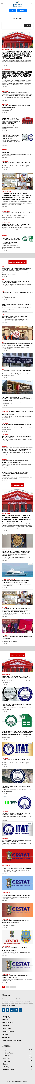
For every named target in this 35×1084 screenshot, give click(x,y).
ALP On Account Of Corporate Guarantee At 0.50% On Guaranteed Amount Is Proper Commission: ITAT (16, 474)
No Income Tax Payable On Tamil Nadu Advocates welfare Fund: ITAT (17, 437)
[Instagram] (7, 1010)
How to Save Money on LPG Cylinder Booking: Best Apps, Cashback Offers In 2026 (16, 225)
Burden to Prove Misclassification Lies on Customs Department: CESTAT (15, 976)
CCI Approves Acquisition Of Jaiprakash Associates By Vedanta (14, 316)
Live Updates (6, 191)
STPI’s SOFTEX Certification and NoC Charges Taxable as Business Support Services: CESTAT (16, 867)
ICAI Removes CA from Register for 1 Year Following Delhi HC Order (15, 282)
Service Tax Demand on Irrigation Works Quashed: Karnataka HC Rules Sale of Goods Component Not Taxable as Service (17, 55)
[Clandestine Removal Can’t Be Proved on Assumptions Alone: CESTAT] (17, 910)
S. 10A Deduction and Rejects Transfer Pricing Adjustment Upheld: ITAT (16, 841)
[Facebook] (3, 1010)
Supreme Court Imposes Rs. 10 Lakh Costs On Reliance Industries (16, 106)
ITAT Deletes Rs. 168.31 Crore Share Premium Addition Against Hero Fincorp (16, 163)
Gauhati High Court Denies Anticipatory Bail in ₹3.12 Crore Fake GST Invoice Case (17, 371)
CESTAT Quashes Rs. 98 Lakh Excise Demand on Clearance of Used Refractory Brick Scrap (16, 894)
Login (12, 10)
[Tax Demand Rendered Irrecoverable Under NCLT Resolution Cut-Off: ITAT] (17, 749)
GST (3, 342)
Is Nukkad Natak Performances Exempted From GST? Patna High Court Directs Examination (17, 344)
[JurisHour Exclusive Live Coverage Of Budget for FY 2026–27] (17, 626)
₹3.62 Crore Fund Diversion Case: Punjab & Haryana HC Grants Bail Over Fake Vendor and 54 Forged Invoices (17, 399)
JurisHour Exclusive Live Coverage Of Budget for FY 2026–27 (17, 637)
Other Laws (5, 91)
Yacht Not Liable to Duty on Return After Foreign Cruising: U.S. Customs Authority (15, 581)
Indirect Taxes (7, 49)
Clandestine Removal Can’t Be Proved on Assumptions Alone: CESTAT (15, 921)
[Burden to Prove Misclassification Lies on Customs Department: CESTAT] (17, 965)
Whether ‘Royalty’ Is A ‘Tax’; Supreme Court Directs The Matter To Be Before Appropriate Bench (17, 413)
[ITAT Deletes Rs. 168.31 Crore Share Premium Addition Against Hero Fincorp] (17, 803)
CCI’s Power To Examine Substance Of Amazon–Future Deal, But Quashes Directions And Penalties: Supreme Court (17, 269)
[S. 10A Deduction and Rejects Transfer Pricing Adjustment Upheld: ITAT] (17, 829)
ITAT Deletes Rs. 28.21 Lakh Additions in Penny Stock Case (16, 787)
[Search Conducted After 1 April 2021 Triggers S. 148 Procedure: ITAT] (27, 137)
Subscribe (22, 10)
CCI (3, 266)
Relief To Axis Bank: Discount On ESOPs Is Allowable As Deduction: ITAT (15, 461)
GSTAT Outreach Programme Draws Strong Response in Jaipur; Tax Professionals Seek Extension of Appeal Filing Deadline (17, 196)
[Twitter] (16, 1010)
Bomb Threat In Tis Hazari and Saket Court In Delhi (16, 305)
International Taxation (9, 549)
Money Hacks (6, 211)
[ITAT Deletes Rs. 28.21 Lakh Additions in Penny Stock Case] (17, 776)
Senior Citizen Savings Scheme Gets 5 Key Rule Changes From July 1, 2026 (17, 213)
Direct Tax (5, 134)
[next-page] (14, 987)
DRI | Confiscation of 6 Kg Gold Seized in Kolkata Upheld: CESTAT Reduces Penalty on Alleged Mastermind (16, 949)
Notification (6, 70)
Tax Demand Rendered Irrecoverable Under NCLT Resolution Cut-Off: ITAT (16, 760)
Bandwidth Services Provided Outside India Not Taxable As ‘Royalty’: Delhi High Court (17, 425)
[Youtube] (20, 1010)
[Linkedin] (12, 1010)
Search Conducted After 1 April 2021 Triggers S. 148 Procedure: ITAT (10, 137)
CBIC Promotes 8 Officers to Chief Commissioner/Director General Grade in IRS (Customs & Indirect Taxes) (17, 75)
